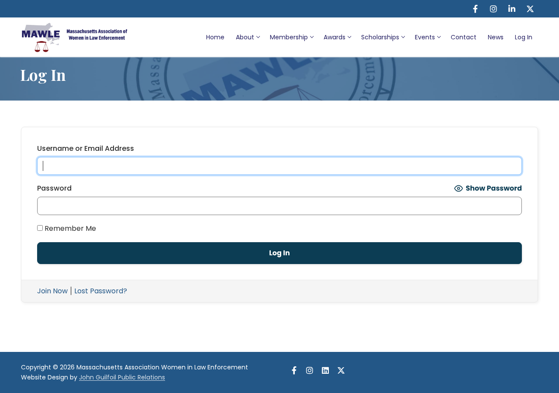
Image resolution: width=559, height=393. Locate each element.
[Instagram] (493, 9)
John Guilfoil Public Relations (122, 377)
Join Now (52, 291)
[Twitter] (530, 9)
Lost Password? (100, 291)
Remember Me (69, 228)
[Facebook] (475, 9)
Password (54, 188)
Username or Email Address (85, 148)
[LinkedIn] (512, 9)
